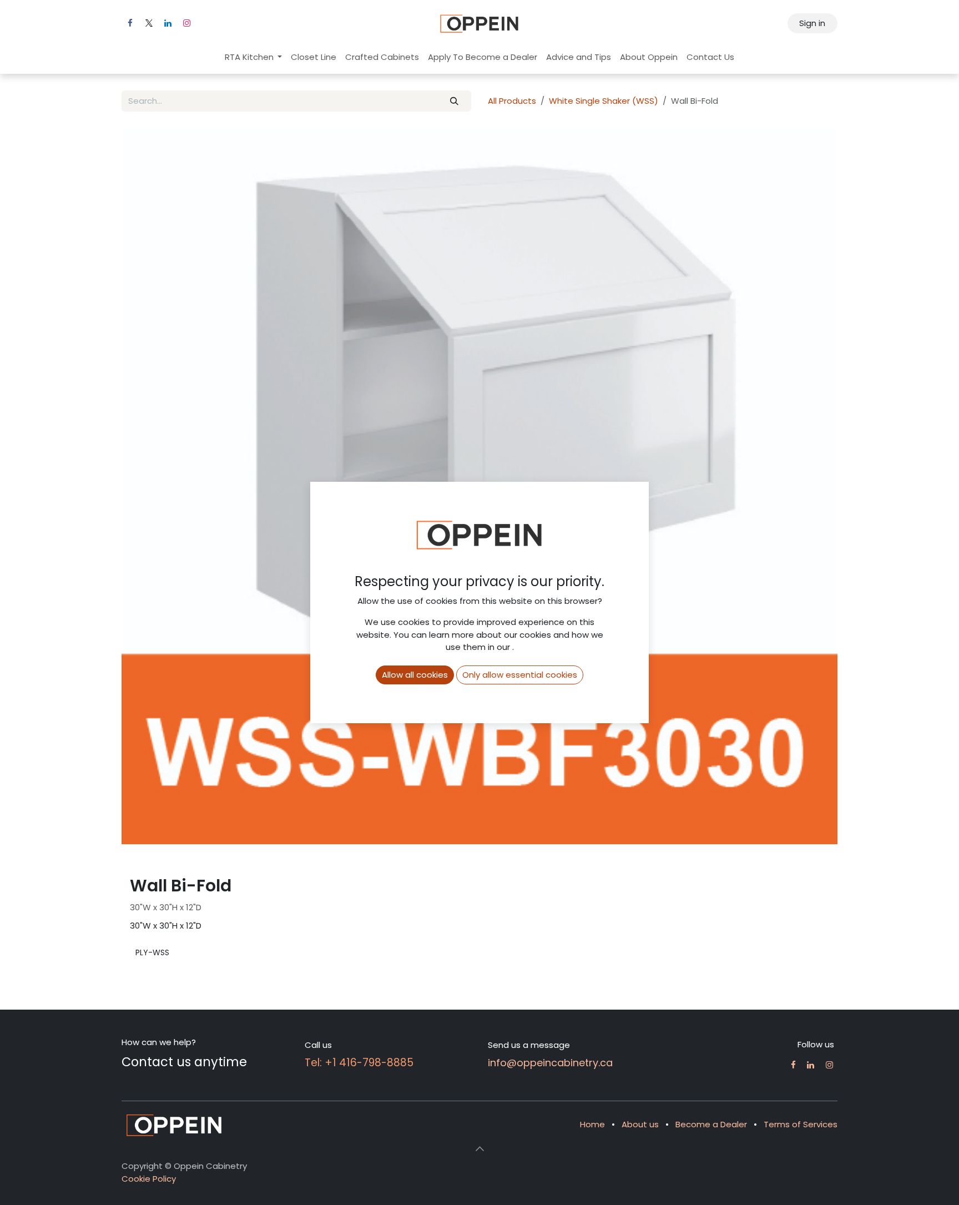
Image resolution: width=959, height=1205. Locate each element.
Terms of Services (800, 1124)
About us (640, 1124)
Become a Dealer (711, 1124)
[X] (148, 23)
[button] (479, 1148)
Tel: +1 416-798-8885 (359, 1062)
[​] (793, 1065)
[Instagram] (186, 23)
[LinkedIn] (167, 23)
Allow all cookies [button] (415, 674)
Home (592, 1124)
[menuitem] (253, 57)
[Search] (454, 101)
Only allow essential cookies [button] (519, 674)
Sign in (812, 23)
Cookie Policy (149, 1178)
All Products (512, 101)
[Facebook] (130, 23)
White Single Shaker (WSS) (603, 101)
